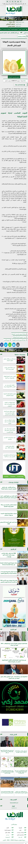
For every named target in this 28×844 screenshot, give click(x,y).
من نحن (7, 835)
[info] (10, 1)
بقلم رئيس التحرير (20, 835)
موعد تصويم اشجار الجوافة (19, 337)
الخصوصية (8, 837)
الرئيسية (20, 828)
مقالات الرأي (7, 832)
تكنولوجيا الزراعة (14, 29)
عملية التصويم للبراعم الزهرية (19, 340)
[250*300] (14, 470)
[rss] (15, 1)
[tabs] (7, 1)
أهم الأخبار (13, 629)
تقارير (20, 29)
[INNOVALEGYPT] (14, 612)
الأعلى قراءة (13, 734)
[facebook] (21, 1)
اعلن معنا (20, 837)
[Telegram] (14, 345)
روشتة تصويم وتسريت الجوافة (19, 334)
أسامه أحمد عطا (19, 85)
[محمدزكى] (14, 697)
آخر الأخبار (13, 549)
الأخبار (23, 29)
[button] (2, 18)
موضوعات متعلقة (20, 354)
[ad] (14, 18)
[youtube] (18, 1)
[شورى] (14, 591)
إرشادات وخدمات (6, 29)
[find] (12, 1)
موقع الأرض (7, 340)
